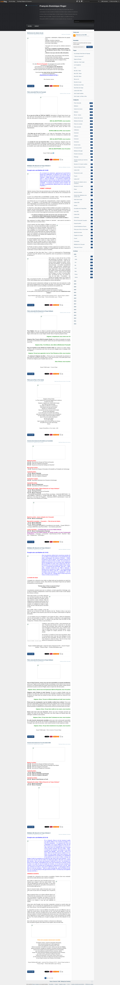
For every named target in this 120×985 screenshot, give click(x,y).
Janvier (76, 277)
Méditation (76, 106)
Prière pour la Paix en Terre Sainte (35, 380)
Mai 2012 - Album (77, 70)
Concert (75, 238)
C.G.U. (68, 984)
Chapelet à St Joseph (78, 235)
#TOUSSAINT (68, 34)
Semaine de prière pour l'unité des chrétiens (81, 160)
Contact (37, 26)
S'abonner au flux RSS (81, 34)
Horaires (75, 205)
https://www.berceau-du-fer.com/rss (82, 36)
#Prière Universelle (67, 93)
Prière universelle (77, 126)
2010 (75, 323)
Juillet (76, 259)
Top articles (51, 984)
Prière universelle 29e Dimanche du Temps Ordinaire (40, 660)
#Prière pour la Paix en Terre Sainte (64, 381)
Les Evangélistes (77, 64)
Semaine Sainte (77, 144)
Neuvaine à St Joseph (78, 186)
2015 (75, 309)
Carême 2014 (76, 170)
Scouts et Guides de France (79, 167)
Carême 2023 (76, 202)
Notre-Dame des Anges (78, 87)
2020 (75, 295)
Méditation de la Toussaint (79, 244)
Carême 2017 (76, 179)
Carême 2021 (76, 214)
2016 (75, 306)
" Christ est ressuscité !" (79, 56)
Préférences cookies (89, 984)
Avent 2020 (76, 211)
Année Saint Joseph (78, 199)
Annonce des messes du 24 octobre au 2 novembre (40, 440)
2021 (75, 292)
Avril (75, 268)
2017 (75, 303)
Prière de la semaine (78, 123)
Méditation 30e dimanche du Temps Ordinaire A (38, 165)
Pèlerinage (76, 156)
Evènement (76, 132)
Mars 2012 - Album (78, 73)
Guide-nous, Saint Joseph (79, 62)
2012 (75, 318)
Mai (75, 265)
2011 (75, 321)
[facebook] (77, 1)
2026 (75, 254)
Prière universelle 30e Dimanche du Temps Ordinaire (40, 311)
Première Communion (78, 153)
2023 (75, 286)
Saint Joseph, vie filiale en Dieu (80, 96)
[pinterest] (81, 1)
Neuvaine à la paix (77, 82)
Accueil (30, 26)
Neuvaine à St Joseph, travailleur (80, 164)
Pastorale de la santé (78, 173)
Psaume (75, 176)
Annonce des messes (78, 117)
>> (52, 978)
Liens (75, 67)
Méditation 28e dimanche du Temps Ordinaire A (38, 833)
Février (76, 274)
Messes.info (76, 79)
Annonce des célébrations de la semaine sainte (80, 196)
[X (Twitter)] (79, 1)
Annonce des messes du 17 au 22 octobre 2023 (39, 742)
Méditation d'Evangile (78, 150)
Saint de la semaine (78, 192)
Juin (75, 262)
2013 (75, 315)
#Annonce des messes (66, 442)
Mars (76, 271)
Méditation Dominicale (78, 120)
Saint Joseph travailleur (78, 93)
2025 (75, 281)
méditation (76, 135)
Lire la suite (31, 86)
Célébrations (76, 129)
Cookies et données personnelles (77, 984)
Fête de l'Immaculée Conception (80, 220)
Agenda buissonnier (78, 232)
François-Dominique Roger (53, 6)
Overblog (68, 981)
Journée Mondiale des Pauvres (80, 226)
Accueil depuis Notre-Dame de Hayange (82, 53)
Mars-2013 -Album (77, 76)
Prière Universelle (77, 103)
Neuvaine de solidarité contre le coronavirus (80, 183)
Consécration (76, 241)
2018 (75, 301)
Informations (76, 141)
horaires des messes (78, 109)
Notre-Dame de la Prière (79, 84)
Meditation (76, 112)
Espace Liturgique (35, 984)
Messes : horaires (77, 115)
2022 (75, 289)
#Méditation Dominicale (66, 167)
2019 (75, 298)
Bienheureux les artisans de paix (35, 33)
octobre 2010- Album (78, 90)
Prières (75, 189)
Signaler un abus (62, 984)
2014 (75, 312)
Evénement (76, 138)
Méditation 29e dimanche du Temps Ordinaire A (38, 548)
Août (76, 256)
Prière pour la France (78, 247)
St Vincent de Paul (78, 147)
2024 (75, 283)
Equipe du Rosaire (77, 59)
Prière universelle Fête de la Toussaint (36, 92)
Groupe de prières (77, 223)
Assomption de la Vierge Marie (80, 208)
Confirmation (76, 217)
